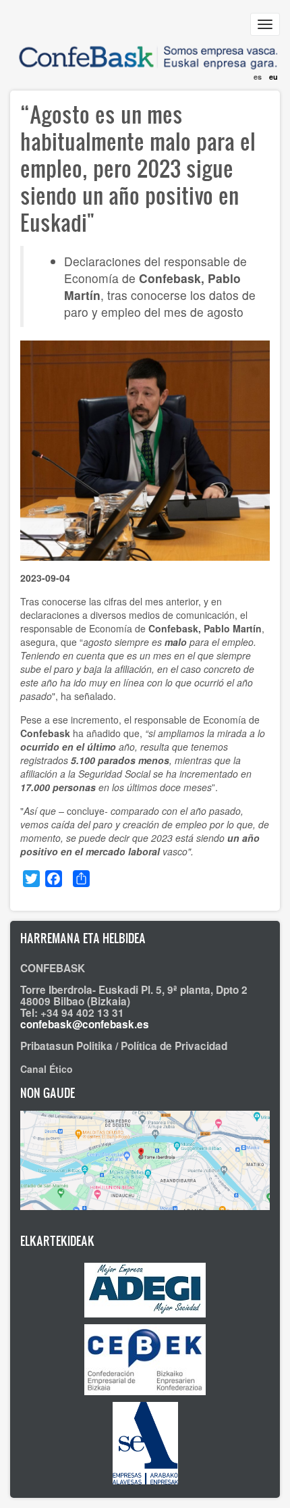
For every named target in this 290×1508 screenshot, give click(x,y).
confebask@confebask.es (84, 1024)
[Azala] (145, 49)
